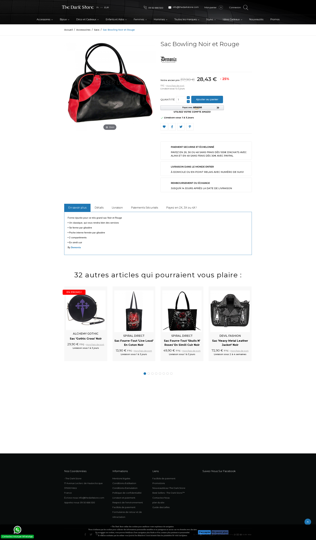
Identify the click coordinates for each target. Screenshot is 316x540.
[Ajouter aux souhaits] (95, 288)
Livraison (117, 207)
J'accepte (204, 532)
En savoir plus (220, 532)
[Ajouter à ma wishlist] (164, 127)
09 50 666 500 (155, 7)
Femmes (139, 19)
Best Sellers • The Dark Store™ (168, 492)
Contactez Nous (161, 497)
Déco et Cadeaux (86, 19)
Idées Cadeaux (231, 19)
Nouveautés (256, 19)
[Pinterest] (190, 127)
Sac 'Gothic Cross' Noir (86, 338)
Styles (210, 19)
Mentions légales (121, 478)
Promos (274, 19)
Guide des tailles (161, 507)
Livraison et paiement (123, 497)
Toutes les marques (185, 19)
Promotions (158, 483)
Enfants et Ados (115, 19)
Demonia (76, 247)
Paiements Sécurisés (144, 207)
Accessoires (44, 19)
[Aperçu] (101, 288)
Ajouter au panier (207, 99)
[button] (192, 109)
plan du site (158, 502)
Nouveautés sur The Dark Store (168, 488)
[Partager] (172, 127)
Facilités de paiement (123, 507)
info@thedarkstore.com (183, 7)
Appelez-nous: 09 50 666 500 (79, 502)
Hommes (159, 19)
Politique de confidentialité (127, 492)
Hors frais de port (175, 85)
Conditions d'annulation (124, 488)
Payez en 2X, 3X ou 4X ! (181, 207)
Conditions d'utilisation (124, 483)
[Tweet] (181, 127)
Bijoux (63, 19)
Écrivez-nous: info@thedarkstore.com (84, 497)
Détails (99, 207)
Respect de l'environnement (127, 502)
